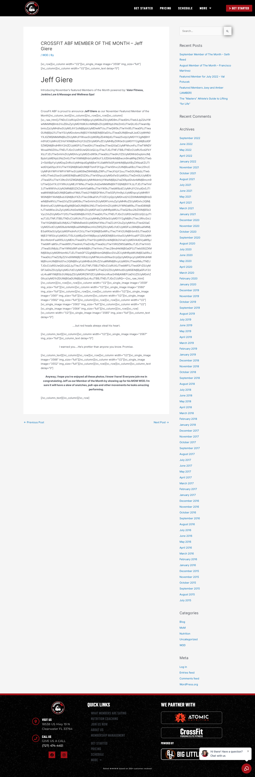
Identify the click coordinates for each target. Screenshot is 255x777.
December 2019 (189, 290)
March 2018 (187, 413)
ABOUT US (97, 730)
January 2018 (188, 424)
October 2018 (188, 372)
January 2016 (188, 565)
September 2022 (190, 138)
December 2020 (189, 220)
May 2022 (186, 149)
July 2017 (185, 460)
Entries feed (187, 672)
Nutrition (185, 633)
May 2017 (185, 471)
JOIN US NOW (99, 724)
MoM (183, 627)
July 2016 (185, 530)
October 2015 (188, 582)
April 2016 (186, 547)
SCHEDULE (185, 8)
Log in (183, 667)
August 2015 (187, 594)
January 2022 (188, 161)
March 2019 (187, 343)
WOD (45, 55)
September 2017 (190, 448)
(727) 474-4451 (52, 745)
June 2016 (186, 535)
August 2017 (187, 454)
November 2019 (189, 296)
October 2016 (188, 512)
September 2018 (190, 378)
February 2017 (188, 489)
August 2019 (187, 313)
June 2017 (186, 465)
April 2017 (186, 477)
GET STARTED (143, 8)
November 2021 (189, 167)
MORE (203, 8)
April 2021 (186, 202)
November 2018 (189, 366)
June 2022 (186, 144)
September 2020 (190, 237)
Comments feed (189, 678)
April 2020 (186, 266)
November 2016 (189, 506)
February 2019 (188, 348)
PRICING (165, 8)
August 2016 (187, 524)
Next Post (161, 422)
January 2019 (188, 354)
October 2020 (188, 231)
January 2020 (188, 284)
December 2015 (189, 571)
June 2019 (186, 325)
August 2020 (187, 243)
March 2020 (187, 272)
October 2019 (188, 301)
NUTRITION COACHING (104, 719)
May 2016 (185, 541)
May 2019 (185, 331)
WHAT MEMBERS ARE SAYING (108, 713)
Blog (182, 621)
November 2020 (189, 226)
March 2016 (187, 553)
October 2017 (188, 442)
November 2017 (189, 436)
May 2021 (185, 196)
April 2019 (186, 337)
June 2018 (186, 395)
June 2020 (186, 255)
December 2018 (189, 360)
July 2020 (186, 249)
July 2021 (185, 184)
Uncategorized (189, 639)
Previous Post (34, 422)
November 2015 (189, 577)
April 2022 (186, 155)
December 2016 (189, 500)
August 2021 (187, 179)
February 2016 (188, 559)
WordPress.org (189, 684)
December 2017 (189, 430)
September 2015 (190, 588)
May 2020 (186, 261)
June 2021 (186, 190)
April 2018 (186, 407)
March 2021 (187, 208)
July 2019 (185, 319)
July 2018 (185, 389)
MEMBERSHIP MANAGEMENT (108, 735)
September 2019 (190, 307)
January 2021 (188, 214)
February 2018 (188, 418)
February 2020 (188, 278)
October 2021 (188, 173)
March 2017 (187, 483)
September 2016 (190, 518)
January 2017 (188, 495)
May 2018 (185, 401)
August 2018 (187, 383)
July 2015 (185, 600)
